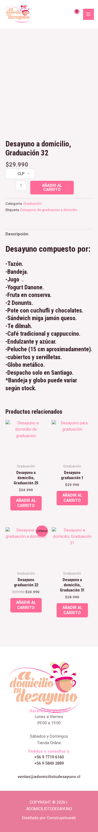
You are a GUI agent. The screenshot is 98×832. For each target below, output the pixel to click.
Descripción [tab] (16, 234)
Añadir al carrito (52, 187)
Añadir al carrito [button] (26, 503)
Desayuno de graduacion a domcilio (48, 210)
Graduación (32, 204)
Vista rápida (26, 455)
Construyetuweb (61, 817)
